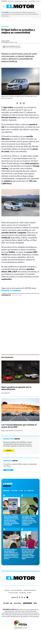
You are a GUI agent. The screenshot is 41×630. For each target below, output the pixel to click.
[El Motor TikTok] (24, 597)
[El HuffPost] (27, 603)
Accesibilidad (22, 592)
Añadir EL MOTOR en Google (13, 46)
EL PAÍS (21, 490)
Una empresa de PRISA (20, 623)
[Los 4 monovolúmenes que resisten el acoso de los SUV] (20, 410)
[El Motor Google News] (27, 598)
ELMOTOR (6, 490)
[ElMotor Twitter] (19, 598)
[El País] (6, 603)
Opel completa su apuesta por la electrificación (16, 388)
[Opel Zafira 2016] (20, 203)
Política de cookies (13, 592)
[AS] (11, 603)
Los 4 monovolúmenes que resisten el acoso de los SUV (19, 426)
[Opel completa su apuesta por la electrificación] (20, 372)
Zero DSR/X (32, 1)
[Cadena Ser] (35, 603)
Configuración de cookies (29, 590)
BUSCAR (8, 470)
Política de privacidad (16, 590)
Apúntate (8, 450)
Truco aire (11, 1)
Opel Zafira (15, 295)
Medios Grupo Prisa (20, 628)
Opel (20, 295)
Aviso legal (7, 590)
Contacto (29, 592)
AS (25, 490)
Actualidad (4, 26)
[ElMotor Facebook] (17, 598)
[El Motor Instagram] (22, 597)
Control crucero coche (21, 1)
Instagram (17, 290)
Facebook (5, 290)
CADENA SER (30, 490)
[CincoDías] (17, 603)
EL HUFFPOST (14, 490)
